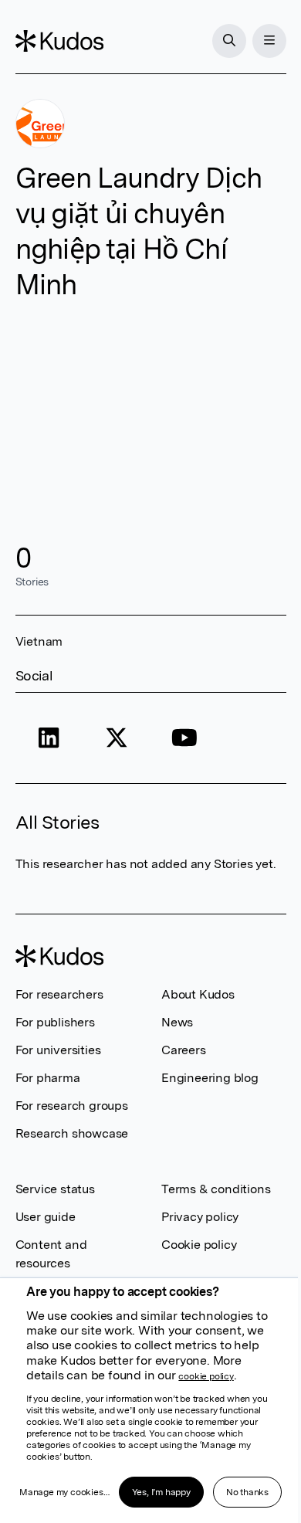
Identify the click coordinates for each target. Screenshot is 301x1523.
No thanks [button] (247, 1492)
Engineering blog (210, 1077)
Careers (183, 1050)
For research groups (71, 1105)
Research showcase (72, 1133)
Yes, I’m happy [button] (161, 1492)
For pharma (47, 1077)
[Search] (229, 41)
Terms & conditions (215, 1189)
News (177, 1022)
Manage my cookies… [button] (64, 1492)
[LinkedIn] (49, 737)
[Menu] (269, 41)
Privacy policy (199, 1216)
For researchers (59, 994)
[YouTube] (184, 737)
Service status (55, 1189)
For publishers (55, 1022)
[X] (116, 737)
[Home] (59, 41)
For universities (58, 1050)
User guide (45, 1216)
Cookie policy (198, 1244)
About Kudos (198, 994)
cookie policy (205, 1376)
